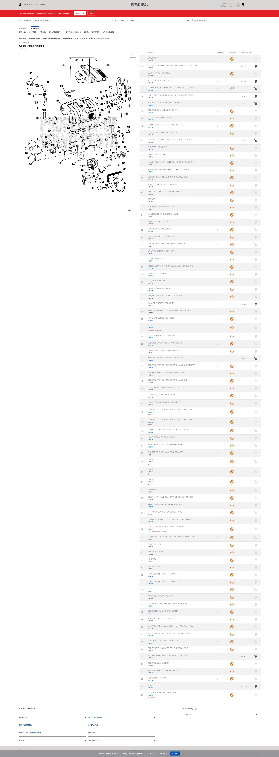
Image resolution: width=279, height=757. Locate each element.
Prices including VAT (231, 3)
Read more (80, 13)
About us (23, 717)
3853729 (150, 283)
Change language (189, 708)
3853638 (150, 382)
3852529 (150, 68)
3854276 (150, 492)
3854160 (150, 673)
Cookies (91, 732)
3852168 (150, 112)
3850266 (150, 621)
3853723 (150, 390)
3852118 (150, 658)
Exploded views (34, 39)
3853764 (150, 650)
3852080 (150, 90)
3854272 (150, 554)
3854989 (150, 472)
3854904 (150, 529)
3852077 (150, 164)
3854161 (150, 591)
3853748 (150, 268)
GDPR (21, 740)
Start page (22, 39)
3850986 (150, 231)
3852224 (150, 353)
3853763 (150, 397)
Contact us (93, 725)
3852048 (150, 665)
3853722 (150, 613)
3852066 (150, 172)
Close (91, 13)
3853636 (150, 636)
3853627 (150, 216)
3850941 (150, 688)
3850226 (150, 628)
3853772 (150, 298)
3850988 (150, 201)
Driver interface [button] (73, 32)
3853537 (150, 507)
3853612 (150, 187)
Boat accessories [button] (91, 32)
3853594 (150, 412)
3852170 (150, 127)
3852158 (150, 97)
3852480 (150, 75)
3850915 (150, 584)
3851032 (150, 482)
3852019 (150, 598)
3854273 (150, 561)
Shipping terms (95, 717)
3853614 (150, 209)
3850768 (150, 149)
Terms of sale (94, 740)
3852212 (150, 179)
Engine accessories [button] (27, 32)
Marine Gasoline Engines (51, 39)
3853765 (150, 439)
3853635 (150, 375)
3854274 (150, 569)
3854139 (150, 547)
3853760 (150, 367)
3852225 (150, 360)
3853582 (150, 404)
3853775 (150, 313)
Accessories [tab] (35, 28)
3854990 (150, 462)
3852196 (150, 120)
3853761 (150, 454)
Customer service (27, 708)
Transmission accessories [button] (51, 32)
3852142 (150, 83)
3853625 (150, 447)
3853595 (150, 432)
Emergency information (30, 732)
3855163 (150, 157)
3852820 (150, 60)
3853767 (150, 276)
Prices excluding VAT (231, 6)
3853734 (150, 261)
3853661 (150, 539)
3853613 (150, 194)
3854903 (150, 320)
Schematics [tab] (23, 28)
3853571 (150, 606)
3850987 (150, 253)
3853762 (150, 522)
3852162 (150, 305)
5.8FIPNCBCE (67, 39)
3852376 (150, 338)
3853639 (150, 514)
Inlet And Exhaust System (84, 39)
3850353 (150, 224)
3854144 (150, 576)
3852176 (150, 499)
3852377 (150, 328)
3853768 (150, 291)
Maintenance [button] (108, 32)
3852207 (150, 643)
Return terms (25, 725)
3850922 (150, 422)
